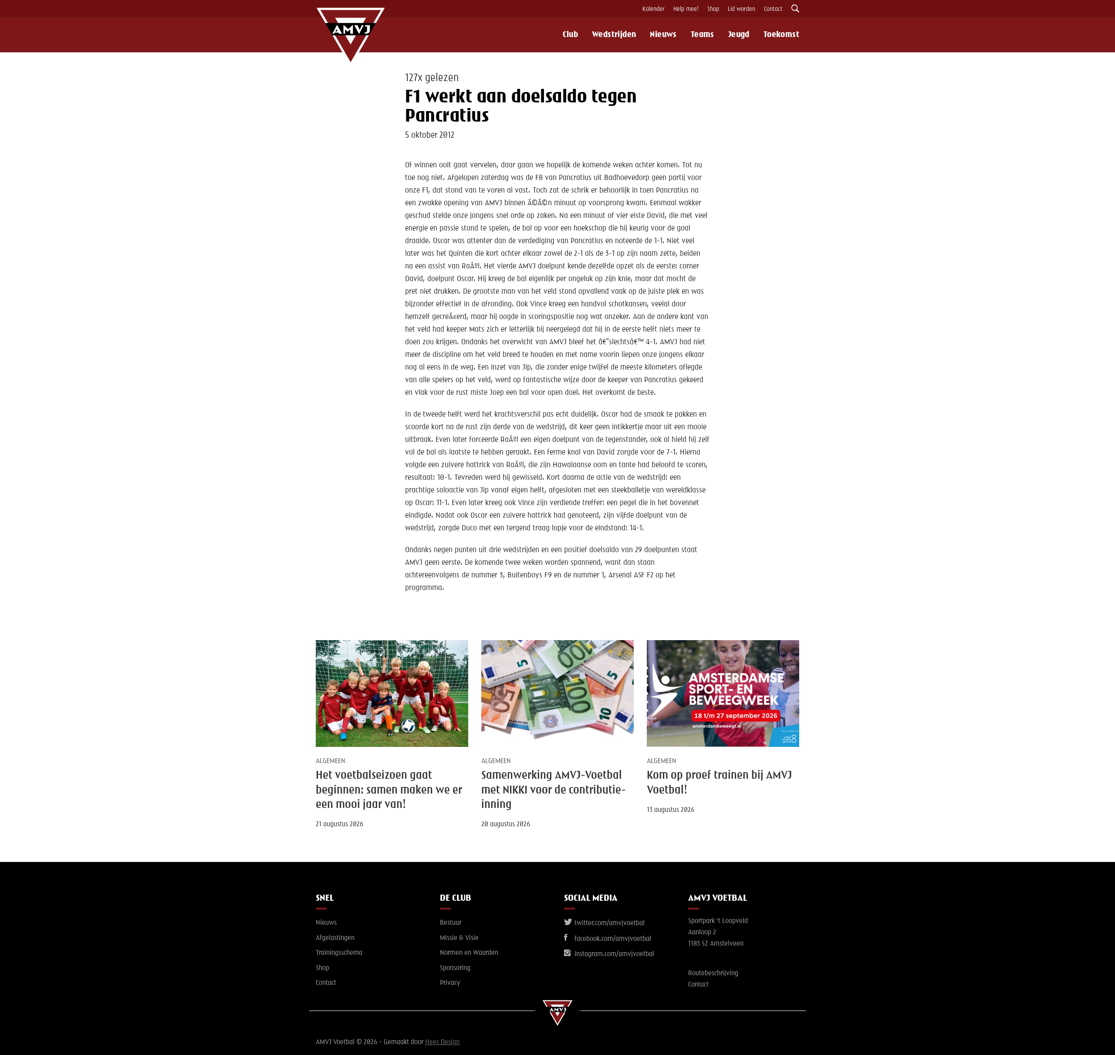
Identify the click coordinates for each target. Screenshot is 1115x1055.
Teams (702, 35)
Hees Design (442, 1042)
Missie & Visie (459, 938)
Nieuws (663, 35)
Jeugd (739, 35)
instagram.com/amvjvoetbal (613, 954)
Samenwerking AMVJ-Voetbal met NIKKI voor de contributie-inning (553, 790)
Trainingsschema (339, 953)
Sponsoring (455, 968)
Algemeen (330, 761)
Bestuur (450, 922)
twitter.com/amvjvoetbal (609, 923)
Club (570, 35)
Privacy (450, 983)
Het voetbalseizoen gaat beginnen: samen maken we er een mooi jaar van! (389, 790)
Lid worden (741, 9)
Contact (773, 9)
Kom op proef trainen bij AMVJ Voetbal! (719, 783)
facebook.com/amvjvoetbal (612, 939)
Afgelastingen (335, 938)
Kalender (653, 9)
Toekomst (781, 35)
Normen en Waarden (469, 953)
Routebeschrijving (713, 973)
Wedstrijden (614, 35)
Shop (713, 9)
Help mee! (686, 9)
